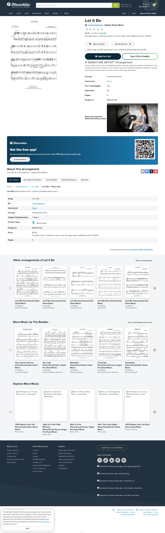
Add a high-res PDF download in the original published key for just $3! (116, 50)
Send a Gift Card (126, 6)
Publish (35, 456)
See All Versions (121, 44)
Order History (12, 453)
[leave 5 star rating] (102, 29)
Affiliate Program (39, 459)
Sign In (147, 4)
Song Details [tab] (51, 180)
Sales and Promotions (67, 459)
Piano (11, 13)
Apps (124, 13)
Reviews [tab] (84, 180)
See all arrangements (144, 260)
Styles (66, 13)
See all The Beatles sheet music (140, 322)
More (135, 14)
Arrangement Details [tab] (32, 180)
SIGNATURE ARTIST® (67, 456)
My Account (143, 6)
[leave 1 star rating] (87, 29)
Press (35, 453)
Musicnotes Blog (65, 453)
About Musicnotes (40, 447)
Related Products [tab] (69, 180)
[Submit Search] (115, 5)
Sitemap (62, 465)
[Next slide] (154, 288)
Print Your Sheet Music (15, 459)
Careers (36, 450)
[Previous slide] (10, 288)
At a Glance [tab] (14, 180)
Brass (47, 13)
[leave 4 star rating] (98, 29)
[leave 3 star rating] (94, 29)
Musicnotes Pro (126, 4)
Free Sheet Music (65, 462)
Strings (55, 13)
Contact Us (37, 462)
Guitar (19, 13)
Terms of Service (39, 468)
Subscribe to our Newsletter (112, 448)
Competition (63, 468)
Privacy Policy (38, 471)
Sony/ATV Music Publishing (142, 250)
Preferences (11, 456)
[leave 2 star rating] (90, 29)
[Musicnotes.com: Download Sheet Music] (18, 5)
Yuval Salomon (95, 25)
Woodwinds (36, 13)
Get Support (11, 462)
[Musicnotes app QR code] (145, 150)
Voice (27, 13)
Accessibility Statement (41, 465)
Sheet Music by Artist (67, 450)
